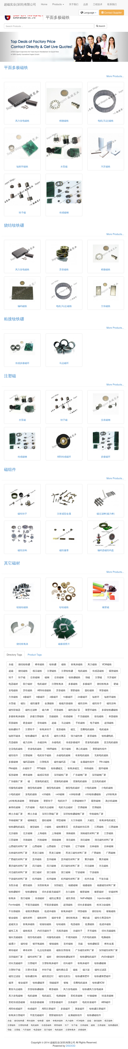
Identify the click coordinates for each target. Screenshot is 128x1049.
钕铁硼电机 (107, 735)
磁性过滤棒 (31, 709)
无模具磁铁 (62, 930)
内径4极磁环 (107, 956)
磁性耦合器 (62, 969)
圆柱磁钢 (46, 820)
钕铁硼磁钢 (100, 963)
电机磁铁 (82, 670)
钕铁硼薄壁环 (82, 976)
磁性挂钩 (82, 703)
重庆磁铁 (89, 859)
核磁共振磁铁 (66, 703)
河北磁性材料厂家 (18, 872)
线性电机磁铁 (35, 937)
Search (101, 25)
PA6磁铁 (13, 768)
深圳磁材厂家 (16, 956)
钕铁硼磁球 (38, 982)
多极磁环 (87, 683)
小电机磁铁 (107, 787)
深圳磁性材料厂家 (108, 950)
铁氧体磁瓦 (73, 768)
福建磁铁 (87, 885)
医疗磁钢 (25, 898)
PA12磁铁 (104, 761)
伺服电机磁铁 (54, 937)
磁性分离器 (60, 735)
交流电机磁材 (99, 781)
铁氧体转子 (45, 729)
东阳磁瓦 (58, 885)
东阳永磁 (13, 885)
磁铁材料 (42, 917)
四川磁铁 (37, 865)
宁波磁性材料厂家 (18, 878)
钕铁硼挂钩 (31, 976)
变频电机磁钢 (61, 781)
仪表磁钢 (35, 677)
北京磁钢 (27, 833)
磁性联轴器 (14, 709)
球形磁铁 (103, 690)
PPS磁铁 (41, 768)
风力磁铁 (92, 664)
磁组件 (10, 469)
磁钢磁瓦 (32, 820)
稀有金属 (109, 943)
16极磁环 (68, 696)
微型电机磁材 (73, 787)
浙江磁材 (37, 872)
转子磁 (21, 677)
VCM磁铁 (107, 664)
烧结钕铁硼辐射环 (65, 956)
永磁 (11, 664)
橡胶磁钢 (84, 891)
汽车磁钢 (30, 807)
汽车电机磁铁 (89, 937)
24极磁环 (82, 696)
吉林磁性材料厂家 (18, 852)
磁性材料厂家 (35, 956)
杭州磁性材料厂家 (70, 878)
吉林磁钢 (108, 846)
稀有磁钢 (27, 774)
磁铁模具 (27, 930)
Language (89, 12)
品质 (85, 4)
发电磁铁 (13, 690)
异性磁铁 (27, 690)
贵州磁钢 (51, 859)
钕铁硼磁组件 (94, 1015)
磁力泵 (45, 735)
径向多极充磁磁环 (51, 891)
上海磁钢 (56, 833)
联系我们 (112, 4)
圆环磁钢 (103, 768)
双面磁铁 (13, 722)
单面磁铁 (113, 716)
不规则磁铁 (71, 937)
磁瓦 (73, 729)
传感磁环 (32, 1008)
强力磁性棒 (76, 735)
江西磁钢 (113, 826)
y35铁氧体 (111, 794)
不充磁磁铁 (83, 716)
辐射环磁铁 (110, 696)
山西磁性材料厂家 (18, 846)
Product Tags (35, 654)
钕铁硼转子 (14, 729)
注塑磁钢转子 (79, 800)
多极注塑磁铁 (37, 716)
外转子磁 (46, 969)
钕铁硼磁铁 (74, 677)
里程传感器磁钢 (17, 1002)
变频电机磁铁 (80, 781)
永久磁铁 (70, 891)
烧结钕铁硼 (14, 225)
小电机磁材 (14, 794)
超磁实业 (13, 924)
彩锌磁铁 (68, 943)
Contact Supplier (113, 12)
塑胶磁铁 (75, 690)
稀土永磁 (32, 813)
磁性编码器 (60, 761)
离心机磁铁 (82, 748)
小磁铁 (47, 826)
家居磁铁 (92, 735)
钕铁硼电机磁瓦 (17, 826)
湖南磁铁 (70, 833)
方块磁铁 (13, 696)
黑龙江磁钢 (55, 852)
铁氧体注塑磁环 (17, 1015)
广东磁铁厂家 (16, 781)
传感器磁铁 (98, 670)
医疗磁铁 (66, 748)
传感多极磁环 (73, 742)
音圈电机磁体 (80, 982)
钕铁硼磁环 (31, 735)
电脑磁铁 (106, 937)
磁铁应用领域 (63, 950)
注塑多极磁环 (56, 1002)
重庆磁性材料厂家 (18, 865)
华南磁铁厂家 (96, 813)
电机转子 (62, 800)
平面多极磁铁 (16, 67)
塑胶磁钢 (33, 800)
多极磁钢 (13, 761)
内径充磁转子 (44, 930)
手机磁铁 (80, 722)
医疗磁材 (27, 683)
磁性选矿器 (74, 709)
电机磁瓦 (46, 995)
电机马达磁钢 (47, 807)
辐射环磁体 (14, 735)
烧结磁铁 (23, 670)
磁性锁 (24, 943)
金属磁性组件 (87, 761)
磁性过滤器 (100, 969)
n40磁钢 (60, 794)
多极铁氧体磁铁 (17, 716)
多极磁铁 (73, 683)
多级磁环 (65, 1008)
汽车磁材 (111, 677)
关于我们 (73, 4)
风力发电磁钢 (16, 995)
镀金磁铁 (13, 917)
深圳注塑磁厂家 (50, 813)
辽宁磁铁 (65, 846)
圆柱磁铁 (89, 690)
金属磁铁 (49, 703)
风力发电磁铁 (70, 989)
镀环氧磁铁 (38, 943)
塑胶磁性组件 (100, 748)
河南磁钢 (42, 839)
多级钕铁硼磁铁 (110, 709)
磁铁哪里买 (62, 826)
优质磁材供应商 (81, 826)
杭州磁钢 (51, 878)
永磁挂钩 (42, 742)
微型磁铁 (34, 826)
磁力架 (86, 969)
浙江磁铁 (51, 872)
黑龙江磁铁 (38, 852)
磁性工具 (13, 930)
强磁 (87, 677)
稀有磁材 (13, 950)
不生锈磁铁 (14, 911)
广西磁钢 (110, 852)
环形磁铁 (58, 709)
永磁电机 (56, 742)
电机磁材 (42, 683)
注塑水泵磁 (31, 969)
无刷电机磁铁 (101, 755)
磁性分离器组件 (103, 917)
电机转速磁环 (89, 1002)
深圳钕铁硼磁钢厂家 (73, 813)
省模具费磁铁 (32, 911)
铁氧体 (12, 898)
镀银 (66, 982)
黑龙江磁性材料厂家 (76, 852)
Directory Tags (14, 654)
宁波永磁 (103, 878)
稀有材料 (27, 950)
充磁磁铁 (53, 716)
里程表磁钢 (76, 995)
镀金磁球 (23, 982)
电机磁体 (104, 729)
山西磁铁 (51, 846)
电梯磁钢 (61, 995)
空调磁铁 (96, 807)
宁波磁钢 (80, 872)
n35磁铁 (46, 794)
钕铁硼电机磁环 (88, 956)
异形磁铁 (61, 690)
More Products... (115, 76)
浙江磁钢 (65, 872)
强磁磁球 (54, 982)
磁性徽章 (35, 703)
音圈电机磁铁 (87, 729)
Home (44, 4)
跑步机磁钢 (111, 800)
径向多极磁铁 (85, 904)
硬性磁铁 (27, 885)
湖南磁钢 (56, 839)
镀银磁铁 (111, 911)
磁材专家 (56, 917)
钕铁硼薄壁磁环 (102, 976)
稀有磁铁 (39, 664)
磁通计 (12, 943)
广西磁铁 (96, 852)
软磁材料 (113, 891)
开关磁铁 (92, 930)
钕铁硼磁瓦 (57, 768)
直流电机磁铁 (111, 742)
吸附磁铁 (113, 670)
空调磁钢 (82, 807)
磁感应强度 (43, 774)
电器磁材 (13, 683)
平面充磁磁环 (37, 1015)
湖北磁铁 (70, 839)
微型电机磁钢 (35, 787)
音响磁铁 (42, 722)
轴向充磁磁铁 (16, 937)
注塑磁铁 (51, 670)
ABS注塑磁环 (49, 1008)
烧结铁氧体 (103, 683)
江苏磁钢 (13, 839)
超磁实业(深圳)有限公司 (20, 4)
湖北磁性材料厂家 (104, 839)
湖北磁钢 (85, 839)
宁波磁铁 (94, 872)
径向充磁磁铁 (109, 930)
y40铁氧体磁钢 (16, 800)
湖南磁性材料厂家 (89, 833)
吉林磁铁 (94, 846)
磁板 (75, 969)
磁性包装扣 (64, 976)
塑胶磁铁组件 (56, 1015)
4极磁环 (27, 696)
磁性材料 (27, 917)
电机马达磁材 (66, 807)
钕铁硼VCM (98, 982)
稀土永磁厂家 (16, 813)
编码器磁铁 (29, 761)
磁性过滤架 (14, 976)
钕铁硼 (52, 664)
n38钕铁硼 (74, 794)
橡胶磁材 (99, 891)
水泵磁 (12, 703)
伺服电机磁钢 (16, 787)
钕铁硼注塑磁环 (97, 1008)
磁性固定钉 (48, 976)
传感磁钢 (68, 716)
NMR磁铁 (52, 748)
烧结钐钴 (96, 911)
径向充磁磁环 (16, 963)
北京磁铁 (13, 833)
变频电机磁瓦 (42, 781)
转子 (11, 677)
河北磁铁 (103, 865)
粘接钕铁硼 (14, 318)
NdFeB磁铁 (86, 898)
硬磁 (116, 683)
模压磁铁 (37, 670)
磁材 (49, 956)
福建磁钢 (73, 885)
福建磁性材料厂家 (106, 885)
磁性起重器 (55, 898)
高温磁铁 (13, 742)
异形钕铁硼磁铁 (36, 989)
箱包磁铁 (99, 716)
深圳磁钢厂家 (99, 774)
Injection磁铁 (104, 898)
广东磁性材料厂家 (84, 950)
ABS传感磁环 (15, 1008)
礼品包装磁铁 (44, 950)
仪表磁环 (72, 1002)
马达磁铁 (66, 722)
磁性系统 (70, 898)
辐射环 (95, 696)
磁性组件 (13, 755)
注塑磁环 (32, 963)
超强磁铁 (109, 722)
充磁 (80, 943)
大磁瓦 (90, 820)
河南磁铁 (27, 839)
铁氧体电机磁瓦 (107, 820)
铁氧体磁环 (67, 911)
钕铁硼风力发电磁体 (92, 989)
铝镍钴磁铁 (45, 924)
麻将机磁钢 (14, 807)
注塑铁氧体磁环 (50, 963)
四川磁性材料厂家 (70, 865)
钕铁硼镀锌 (14, 891)
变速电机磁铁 (92, 742)
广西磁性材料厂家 (18, 859)
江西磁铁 (99, 826)
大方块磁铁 (76, 820)
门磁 (73, 761)
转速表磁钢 (107, 995)
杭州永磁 (89, 878)
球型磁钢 (61, 820)
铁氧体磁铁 (77, 664)
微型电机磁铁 (54, 787)
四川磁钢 (51, 865)
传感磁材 (39, 898)
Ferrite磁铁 (14, 904)
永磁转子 (27, 768)
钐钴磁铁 (61, 924)
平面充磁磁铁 (32, 904)
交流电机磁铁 (16, 748)
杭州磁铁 (37, 878)
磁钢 (47, 677)
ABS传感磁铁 (44, 690)
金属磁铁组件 (75, 1015)
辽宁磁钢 (80, 846)
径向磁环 (68, 963)
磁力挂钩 (27, 742)
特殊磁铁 (89, 768)
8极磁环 (40, 696)
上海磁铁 (42, 833)
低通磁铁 (89, 924)
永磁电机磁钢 (63, 755)
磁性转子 (97, 703)
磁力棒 (45, 709)
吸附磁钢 (95, 800)
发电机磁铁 (31, 794)
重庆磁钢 (103, 859)
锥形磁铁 (53, 989)
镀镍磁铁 (54, 943)
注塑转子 (30, 729)
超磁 (11, 670)
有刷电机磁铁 (82, 755)
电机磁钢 (32, 995)
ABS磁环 (105, 1002)
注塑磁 (10, 375)
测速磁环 (79, 1008)
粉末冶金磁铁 (104, 904)
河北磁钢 (89, 865)
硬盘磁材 (27, 722)
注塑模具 (44, 761)
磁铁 (63, 664)
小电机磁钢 (90, 787)
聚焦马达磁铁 (16, 989)
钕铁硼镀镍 (31, 891)
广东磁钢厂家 (80, 774)
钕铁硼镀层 (93, 943)
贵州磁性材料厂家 (70, 859)
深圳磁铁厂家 (61, 774)
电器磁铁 (75, 924)
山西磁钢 (37, 846)
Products (57, 4)
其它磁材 (12, 563)
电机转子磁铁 (44, 755)
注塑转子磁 (14, 969)
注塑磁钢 (27, 755)
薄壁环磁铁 (91, 709)
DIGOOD (70, 1045)
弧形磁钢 (13, 774)
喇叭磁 (86, 917)
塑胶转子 (48, 800)
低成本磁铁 (50, 911)
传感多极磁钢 (37, 1002)
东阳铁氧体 (43, 885)
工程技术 (97, 4)
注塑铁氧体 (57, 683)
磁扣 (23, 703)
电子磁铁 (94, 722)
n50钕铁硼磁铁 (93, 794)
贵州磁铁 (37, 859)
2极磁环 (54, 696)
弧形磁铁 (61, 729)
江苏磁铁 (108, 833)
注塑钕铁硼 (67, 670)
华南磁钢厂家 (16, 820)
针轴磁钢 (92, 995)
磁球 (11, 982)
